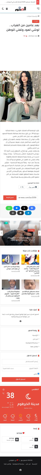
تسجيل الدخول (20, 379)
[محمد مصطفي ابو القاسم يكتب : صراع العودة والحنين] (30, 285)
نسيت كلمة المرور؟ (8, 368)
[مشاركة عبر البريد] (20, 213)
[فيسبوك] (32, 208)
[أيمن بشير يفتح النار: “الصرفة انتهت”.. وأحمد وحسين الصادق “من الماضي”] (30, 260)
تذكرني (36, 374)
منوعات (29, 16)
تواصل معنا (34, 347)
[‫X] (24, 208)
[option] (20, 233)
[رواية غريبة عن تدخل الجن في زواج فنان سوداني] (11, 260)
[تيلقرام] (28, 213)
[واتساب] (9, 208)
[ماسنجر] (16, 208)
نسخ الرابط (10, 197)
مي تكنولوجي (13, 460)
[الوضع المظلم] (3, 9)
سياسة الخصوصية (32, 343)
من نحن (35, 339)
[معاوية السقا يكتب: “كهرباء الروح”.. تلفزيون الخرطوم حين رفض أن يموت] (11, 285)
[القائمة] (38, 9)
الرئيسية (35, 16)
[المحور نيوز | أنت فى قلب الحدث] (20, 9)
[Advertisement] (20, 52)
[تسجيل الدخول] (7, 9)
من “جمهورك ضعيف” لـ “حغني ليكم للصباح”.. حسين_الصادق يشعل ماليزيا (21, 239)
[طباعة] (12, 213)
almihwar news (33, 36)
